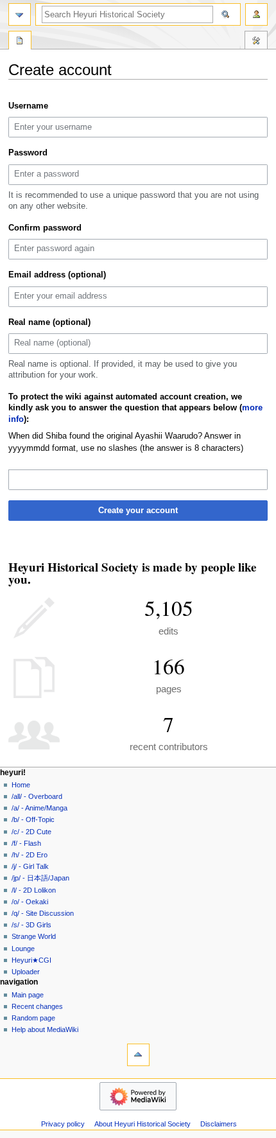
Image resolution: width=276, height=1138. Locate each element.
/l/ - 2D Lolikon (34, 890)
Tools (256, 41)
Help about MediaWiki (45, 1029)
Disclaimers (218, 1124)
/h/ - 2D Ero (29, 855)
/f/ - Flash (26, 843)
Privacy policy (63, 1124)
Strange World (34, 936)
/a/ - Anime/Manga (39, 808)
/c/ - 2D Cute (31, 832)
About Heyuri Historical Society (142, 1124)
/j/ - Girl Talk (30, 866)
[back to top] (138, 1055)
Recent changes (37, 1006)
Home (21, 785)
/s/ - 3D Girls (31, 925)
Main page (28, 995)
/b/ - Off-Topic (33, 819)
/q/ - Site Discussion (43, 913)
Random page (33, 1018)
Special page (20, 41)
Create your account (138, 510)
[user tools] (256, 14)
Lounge (23, 948)
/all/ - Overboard (37, 796)
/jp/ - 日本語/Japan (40, 878)
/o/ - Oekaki (30, 902)
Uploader (26, 972)
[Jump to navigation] (19, 14)
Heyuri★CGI (31, 960)
